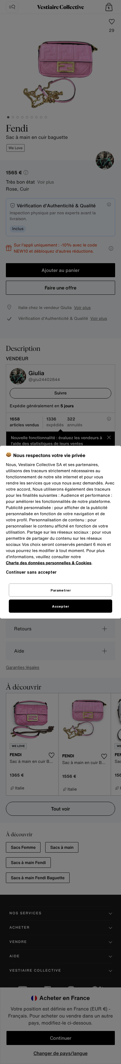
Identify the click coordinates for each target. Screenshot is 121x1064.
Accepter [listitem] (60, 605)
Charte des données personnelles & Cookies (48, 563)
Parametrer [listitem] (61, 589)
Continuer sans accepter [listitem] (31, 572)
